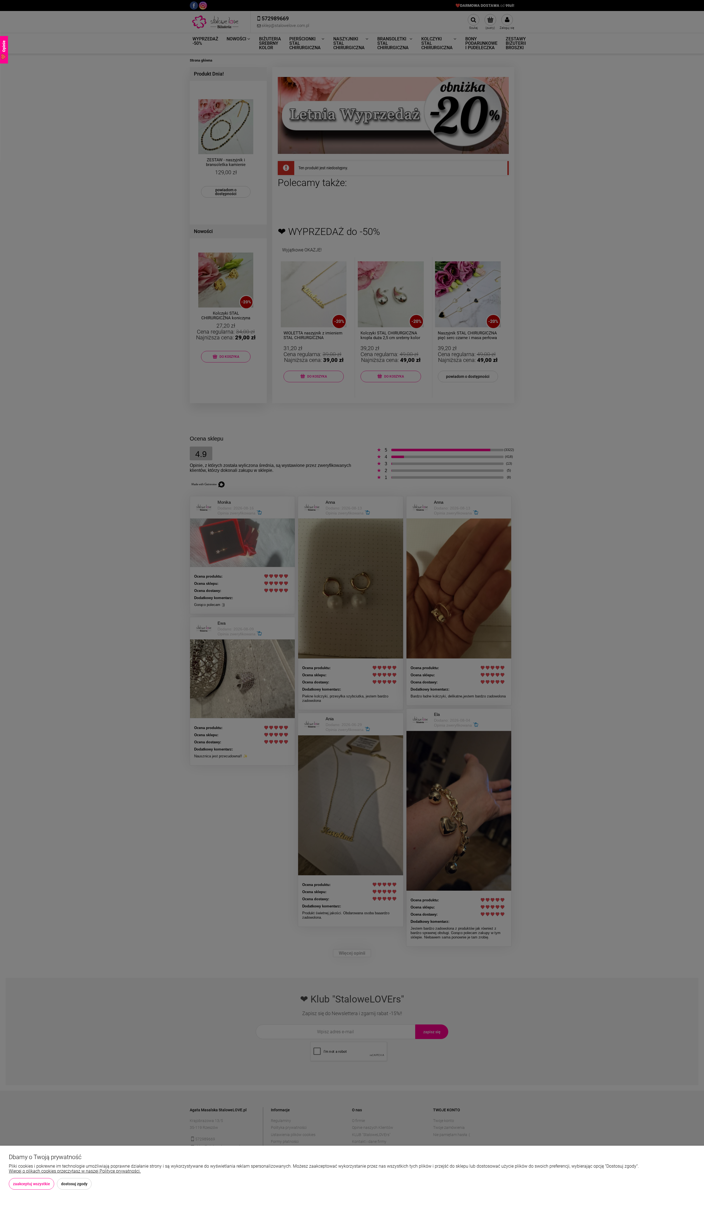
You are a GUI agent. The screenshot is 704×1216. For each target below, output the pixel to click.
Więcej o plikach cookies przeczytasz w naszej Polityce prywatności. (75, 1171)
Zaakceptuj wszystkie (31, 1184)
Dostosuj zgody (74, 1184)
